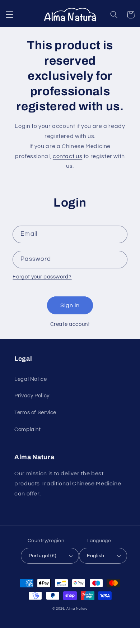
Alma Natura (77, 608)
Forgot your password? (42, 277)
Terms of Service (35, 412)
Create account (70, 324)
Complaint (27, 429)
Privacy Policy (32, 395)
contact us (67, 156)
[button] (9, 14)
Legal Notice (30, 379)
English (95, 555)
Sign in (70, 305)
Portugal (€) (42, 555)
